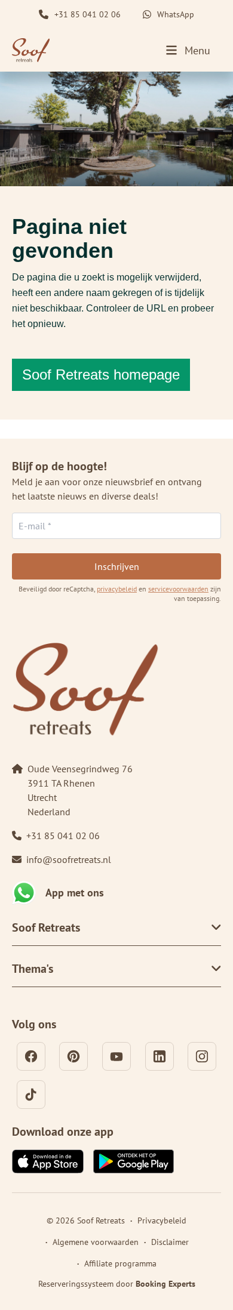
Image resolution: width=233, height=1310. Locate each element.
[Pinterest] (73, 1056)
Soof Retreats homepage (101, 374)
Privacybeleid (161, 1220)
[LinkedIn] (159, 1056)
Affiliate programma (120, 1263)
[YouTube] (116, 1056)
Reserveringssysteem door (116, 1283)
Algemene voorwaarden (96, 1242)
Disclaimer (170, 1242)
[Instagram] (202, 1056)
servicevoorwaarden (178, 588)
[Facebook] (31, 1056)
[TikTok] (31, 1094)
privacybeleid (117, 588)
